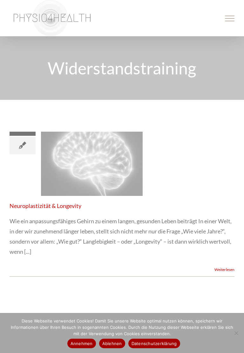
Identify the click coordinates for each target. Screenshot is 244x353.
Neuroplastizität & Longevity (45, 205)
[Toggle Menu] (230, 18)
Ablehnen (112, 343)
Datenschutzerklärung (154, 343)
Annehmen (82, 343)
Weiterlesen (224, 269)
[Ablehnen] (236, 333)
